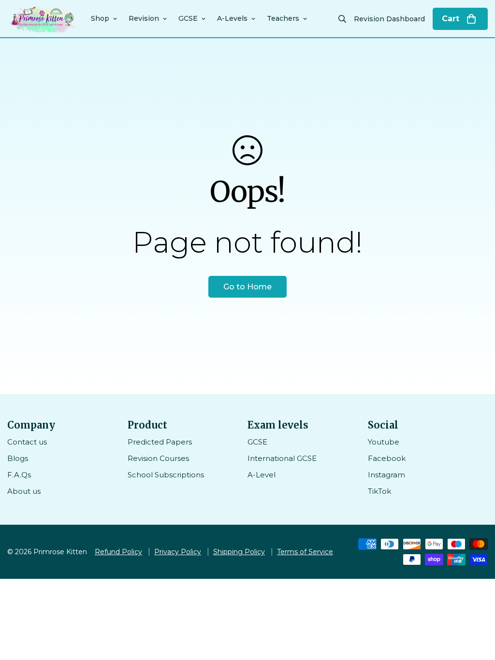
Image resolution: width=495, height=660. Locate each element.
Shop (100, 18)
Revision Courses (158, 458)
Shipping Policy (239, 551)
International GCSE (282, 458)
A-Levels (232, 18)
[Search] (342, 19)
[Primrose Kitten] (42, 18)
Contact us (27, 441)
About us (24, 491)
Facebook (387, 458)
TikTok (379, 491)
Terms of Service (305, 551)
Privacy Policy (177, 551)
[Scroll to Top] (476, 607)
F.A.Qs (19, 474)
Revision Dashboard (389, 18)
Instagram (386, 474)
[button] (460, 19)
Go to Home (247, 286)
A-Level (262, 474)
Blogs (17, 458)
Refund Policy (118, 551)
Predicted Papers (160, 441)
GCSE (188, 18)
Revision (144, 18)
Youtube (383, 441)
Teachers (283, 18)
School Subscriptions (166, 474)
